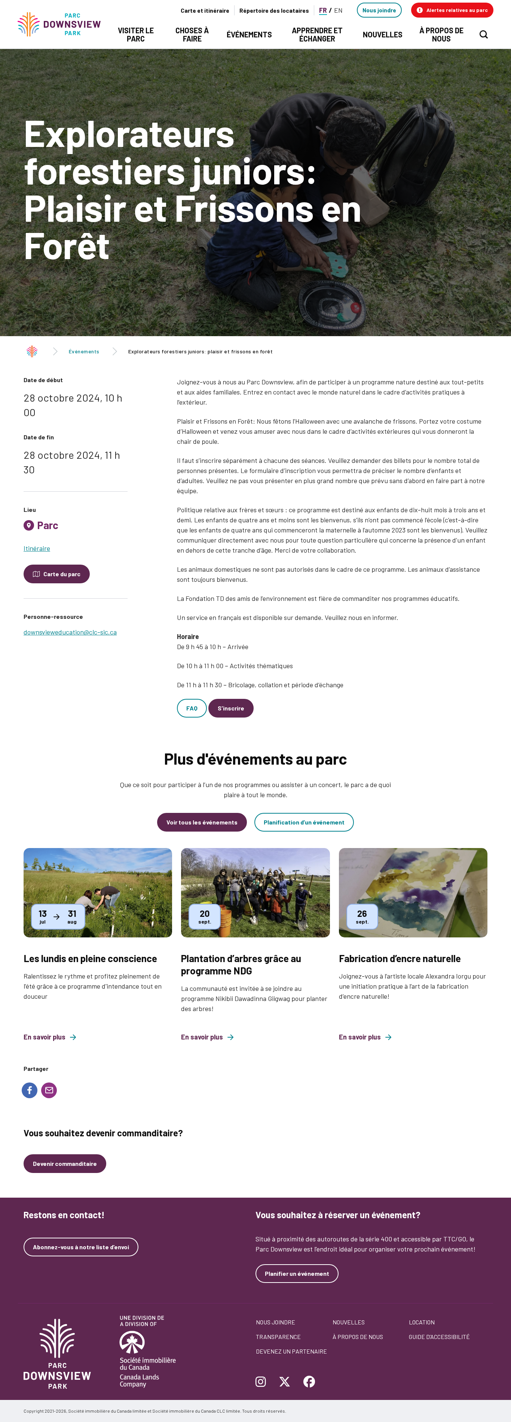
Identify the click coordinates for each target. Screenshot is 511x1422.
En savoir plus (44, 1037)
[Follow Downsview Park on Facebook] (309, 1382)
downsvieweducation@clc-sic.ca (70, 632)
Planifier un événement (297, 1273)
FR (323, 10)
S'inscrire (231, 708)
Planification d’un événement (304, 822)
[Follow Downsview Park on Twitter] (284, 1382)
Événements (84, 351)
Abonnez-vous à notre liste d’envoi (81, 1247)
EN (338, 10)
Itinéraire (37, 548)
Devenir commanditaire (65, 1163)
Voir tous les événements (202, 822)
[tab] (76, 528)
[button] (452, 10)
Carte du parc (61, 573)
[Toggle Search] (484, 34)
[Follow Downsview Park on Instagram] (264, 1382)
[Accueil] (62, 24)
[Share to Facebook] (29, 1090)
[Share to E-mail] (49, 1090)
